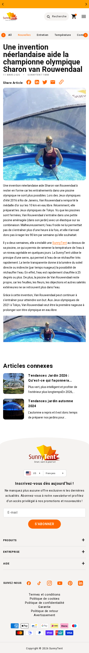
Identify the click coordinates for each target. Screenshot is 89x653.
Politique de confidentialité (44, 602)
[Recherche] (48, 16)
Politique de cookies (45, 598)
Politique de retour (44, 611)
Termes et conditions (44, 594)
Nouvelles (24, 35)
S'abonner (44, 524)
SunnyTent (59, 243)
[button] (74, 16)
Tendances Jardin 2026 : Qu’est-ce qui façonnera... (50, 378)
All (10, 35)
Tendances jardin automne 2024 (50, 404)
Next (86, 4)
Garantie (44, 607)
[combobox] (56, 16)
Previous (3, 4)
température (63, 35)
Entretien (42, 35)
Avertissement (44, 615)
